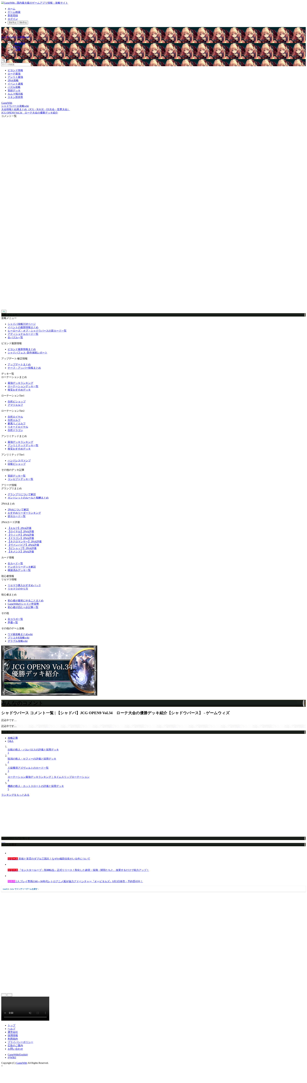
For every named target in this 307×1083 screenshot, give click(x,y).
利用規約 (13, 1038)
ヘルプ (11, 1028)
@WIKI (12, 1057)
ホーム (11, 8)
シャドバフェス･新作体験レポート (27, 352)
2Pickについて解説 (18, 509)
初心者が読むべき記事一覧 (23, 607)
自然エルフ (14, 420)
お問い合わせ (15, 1048)
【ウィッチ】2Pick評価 (21, 534)
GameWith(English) (18, 1054)
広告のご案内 (15, 1045)
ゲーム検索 (14, 12)
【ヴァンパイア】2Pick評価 (23, 544)
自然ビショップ (17, 401)
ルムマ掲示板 (15, 93)
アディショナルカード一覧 (23, 334)
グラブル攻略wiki (18, 641)
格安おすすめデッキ (19, 389)
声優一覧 (13, 622)
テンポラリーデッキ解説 (22, 566)
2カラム (12, 22)
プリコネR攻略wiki (18, 637)
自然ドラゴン (15, 430)
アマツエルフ (15, 405)
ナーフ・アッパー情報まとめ (24, 367)
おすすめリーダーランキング (24, 513)
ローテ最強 (14, 73)
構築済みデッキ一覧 (19, 570)
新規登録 (13, 15)
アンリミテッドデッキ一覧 (23, 445)
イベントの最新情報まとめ (23, 327)
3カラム (23, 22)
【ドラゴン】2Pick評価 (21, 538)
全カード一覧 (15, 563)
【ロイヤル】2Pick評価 (21, 531)
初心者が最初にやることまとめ (25, 600)
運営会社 (13, 1032)
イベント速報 (15, 83)
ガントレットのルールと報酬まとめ (28, 497)
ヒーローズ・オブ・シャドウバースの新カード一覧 (37, 330)
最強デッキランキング (20, 383)
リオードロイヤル (18, 426)
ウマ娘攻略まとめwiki (20, 634)
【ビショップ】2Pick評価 (22, 548)
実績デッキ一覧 (17, 475)
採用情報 (13, 1035)
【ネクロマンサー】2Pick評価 (25, 541)
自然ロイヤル (15, 416)
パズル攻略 (14, 87)
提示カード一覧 (17, 516)
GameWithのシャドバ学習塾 (23, 604)
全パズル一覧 (15, 337)
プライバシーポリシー (20, 1042)
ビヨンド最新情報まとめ (22, 349)
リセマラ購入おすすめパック (24, 585)
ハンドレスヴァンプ (19, 460)
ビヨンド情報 (15, 70)
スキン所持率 (15, 97)
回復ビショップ (17, 464)
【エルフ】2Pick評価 (19, 528)
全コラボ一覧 (15, 619)
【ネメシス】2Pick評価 (21, 551)
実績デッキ (14, 90)
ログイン (13, 18)
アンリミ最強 (15, 77)
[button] (157, 53)
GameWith (21, 1063)
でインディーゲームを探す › (21, 889)
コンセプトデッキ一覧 (20, 479)
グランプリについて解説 (22, 494)
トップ (11, 1025)
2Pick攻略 (13, 80)
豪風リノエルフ (17, 423)
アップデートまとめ (19, 364)
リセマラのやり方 (18, 588)
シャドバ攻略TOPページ (22, 324)
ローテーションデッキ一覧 (23, 386)
